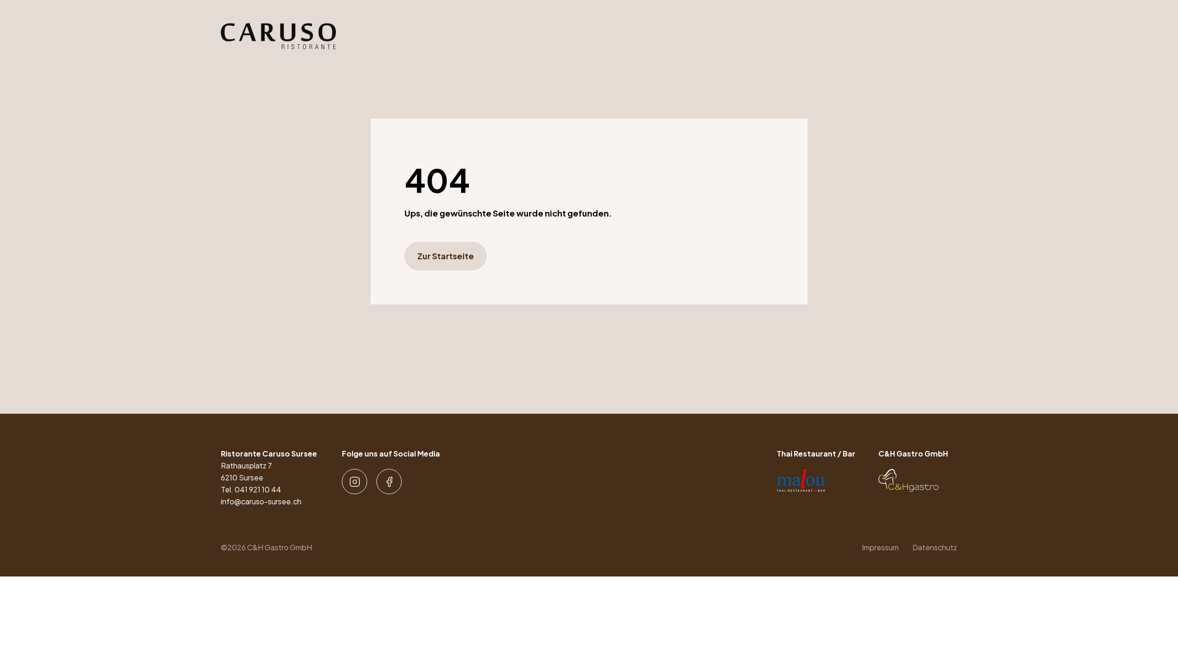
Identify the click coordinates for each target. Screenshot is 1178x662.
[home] (278, 36)
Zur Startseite (445, 256)
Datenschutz (934, 547)
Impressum (880, 547)
